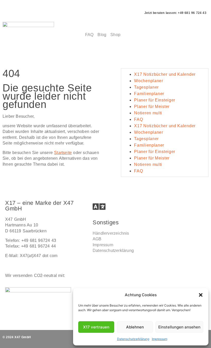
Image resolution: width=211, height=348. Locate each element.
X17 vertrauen (96, 327)
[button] (200, 295)
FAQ (138, 119)
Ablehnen (135, 327)
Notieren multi (148, 113)
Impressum (159, 339)
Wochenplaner (148, 81)
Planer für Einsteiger (154, 100)
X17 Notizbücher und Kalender (165, 74)
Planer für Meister (152, 106)
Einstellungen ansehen (179, 327)
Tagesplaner (146, 87)
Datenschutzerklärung (133, 339)
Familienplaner (149, 93)
